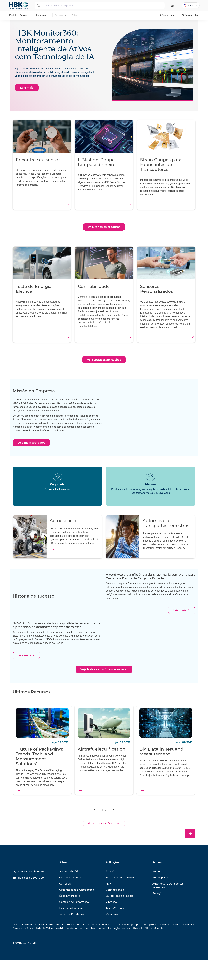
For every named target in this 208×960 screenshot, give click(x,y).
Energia (157, 893)
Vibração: (111, 902)
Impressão (68, 924)
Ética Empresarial (70, 895)
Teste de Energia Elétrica (121, 877)
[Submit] (38, 5)
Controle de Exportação (74, 902)
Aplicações (113, 862)
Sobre (63, 862)
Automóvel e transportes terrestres (167, 885)
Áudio (156, 871)
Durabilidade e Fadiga (119, 895)
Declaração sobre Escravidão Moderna (36, 924)
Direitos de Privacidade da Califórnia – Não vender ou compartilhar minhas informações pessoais (72, 928)
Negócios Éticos (160, 924)
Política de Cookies (88, 924)
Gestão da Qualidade (72, 908)
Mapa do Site (140, 924)
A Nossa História (69, 871)
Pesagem (112, 914)
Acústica (111, 871)
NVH (108, 883)
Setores (157, 862)
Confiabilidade (115, 889)
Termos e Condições (71, 914)
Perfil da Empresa (183, 924)
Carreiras (65, 883)
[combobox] (100, 5)
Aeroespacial (160, 877)
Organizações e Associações (76, 889)
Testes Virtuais (115, 908)
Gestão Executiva (70, 877)
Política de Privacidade (116, 924)
